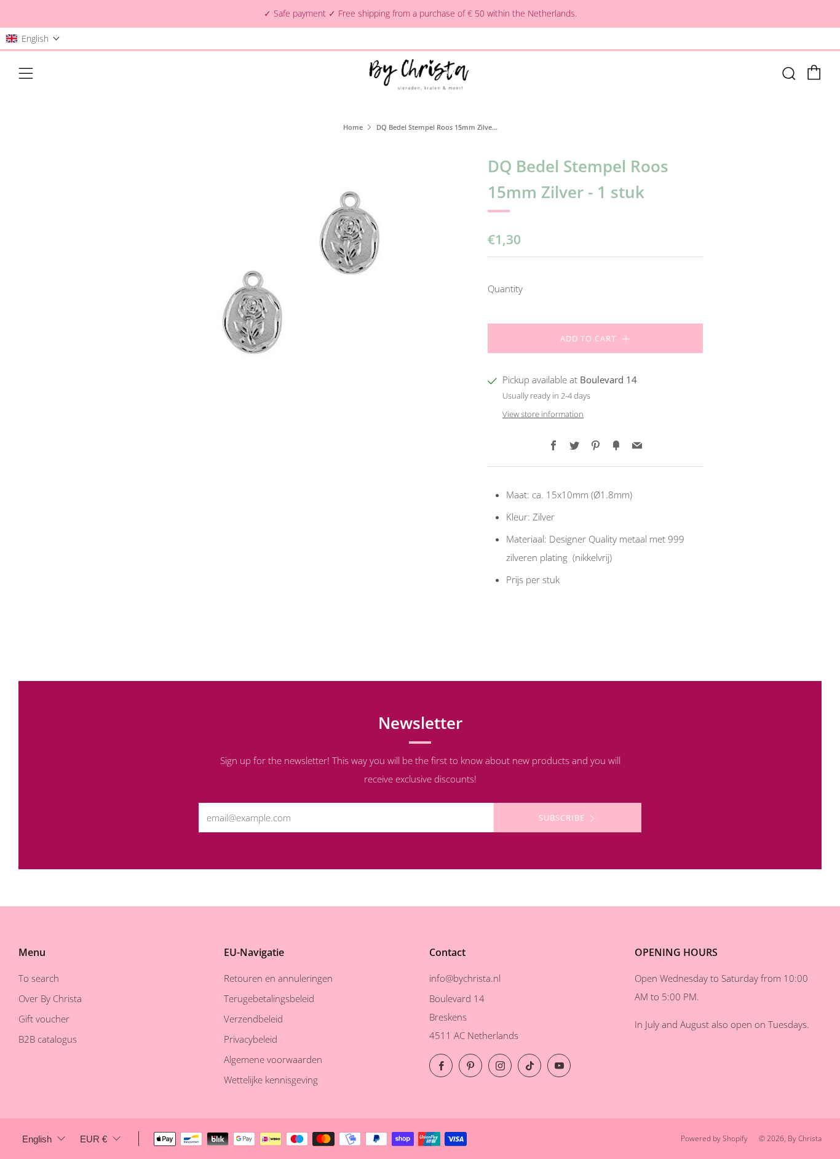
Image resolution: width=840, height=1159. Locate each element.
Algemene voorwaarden (273, 1059)
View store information (543, 414)
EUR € (93, 1139)
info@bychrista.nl (465, 978)
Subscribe (562, 817)
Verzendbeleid (253, 1019)
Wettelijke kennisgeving (271, 1079)
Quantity (505, 288)
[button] (33, 38)
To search (38, 978)
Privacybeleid (250, 1039)
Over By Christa (50, 998)
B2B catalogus (47, 1039)
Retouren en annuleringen (278, 978)
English (37, 1139)
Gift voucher (43, 1019)
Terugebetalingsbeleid (269, 998)
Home (353, 127)
